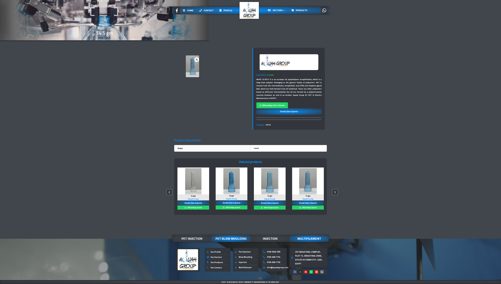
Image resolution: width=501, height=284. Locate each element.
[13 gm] (308, 181)
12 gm (269, 196)
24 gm (193, 196)
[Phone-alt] (322, 272)
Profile (227, 10)
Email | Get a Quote (289, 111)
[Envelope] (316, 272)
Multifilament (309, 239)
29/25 (108, 37)
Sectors (278, 10)
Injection (270, 239)
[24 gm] (193, 181)
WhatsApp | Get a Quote (273, 105)
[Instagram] (300, 272)
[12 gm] (270, 181)
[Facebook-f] (295, 272)
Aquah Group (193, 199)
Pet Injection (191, 239)
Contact (209, 10)
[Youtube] (305, 272)
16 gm (231, 195)
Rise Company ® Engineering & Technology (259, 282)
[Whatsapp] (311, 272)
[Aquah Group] (276, 62)
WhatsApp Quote (194, 207)
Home (190, 10)
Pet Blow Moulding (231, 239)
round (256, 148)
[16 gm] (231, 181)
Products (301, 10)
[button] (289, 105)
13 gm (308, 196)
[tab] (289, 119)
